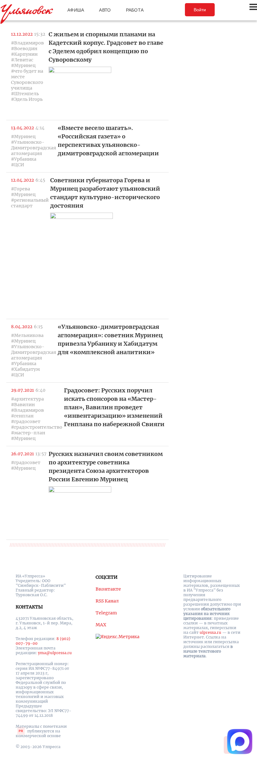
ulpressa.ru (210, 632)
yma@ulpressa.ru (55, 652)
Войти (200, 9)
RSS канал (107, 601)
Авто (105, 10)
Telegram (106, 613)
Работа (135, 10)
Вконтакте (108, 589)
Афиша (75, 10)
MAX (101, 625)
